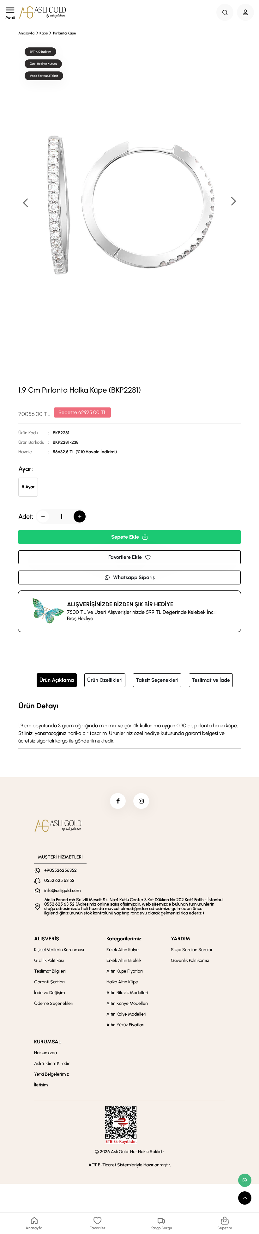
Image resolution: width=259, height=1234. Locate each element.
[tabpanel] (129, 722)
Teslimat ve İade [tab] (211, 680)
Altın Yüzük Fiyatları (125, 1025)
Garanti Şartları (49, 982)
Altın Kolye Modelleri (126, 1014)
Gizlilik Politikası (49, 960)
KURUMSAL (47, 1042)
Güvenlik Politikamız (190, 960)
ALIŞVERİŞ (46, 939)
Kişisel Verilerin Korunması (59, 949)
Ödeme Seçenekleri (53, 1003)
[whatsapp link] (244, 1180)
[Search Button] (224, 12)
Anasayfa (26, 33)
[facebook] (118, 801)
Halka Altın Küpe (122, 982)
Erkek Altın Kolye (122, 949)
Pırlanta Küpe (64, 33)
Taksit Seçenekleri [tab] (157, 680)
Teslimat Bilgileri (50, 971)
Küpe (43, 33)
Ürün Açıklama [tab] (56, 680)
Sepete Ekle (125, 537)
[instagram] (141, 801)
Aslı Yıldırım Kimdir (51, 1063)
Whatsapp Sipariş (134, 577)
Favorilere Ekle (125, 557)
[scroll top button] (244, 1198)
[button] (233, 202)
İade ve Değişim (49, 992)
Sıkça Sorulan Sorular (192, 949)
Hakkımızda (45, 1052)
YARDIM (180, 939)
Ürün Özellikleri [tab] (105, 680)
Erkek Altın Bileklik (124, 960)
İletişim (41, 1085)
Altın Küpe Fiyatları (124, 971)
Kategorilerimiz (124, 939)
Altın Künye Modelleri (127, 1003)
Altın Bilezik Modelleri (127, 992)
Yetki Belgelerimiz (51, 1074)
